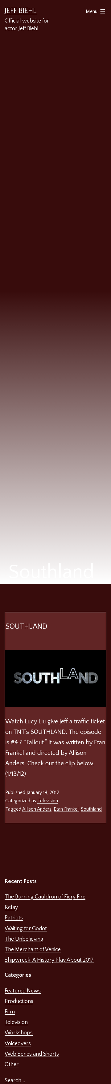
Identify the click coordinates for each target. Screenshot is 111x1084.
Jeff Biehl (21, 11)
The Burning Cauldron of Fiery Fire (45, 897)
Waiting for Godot (26, 929)
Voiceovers (18, 1044)
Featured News (23, 991)
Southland (26, 627)
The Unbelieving (24, 939)
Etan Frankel (66, 809)
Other (11, 1065)
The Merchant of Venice (33, 950)
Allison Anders (36, 809)
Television (47, 801)
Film (10, 1012)
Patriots (14, 918)
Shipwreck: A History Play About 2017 (49, 960)
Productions (19, 1001)
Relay (11, 907)
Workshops (19, 1033)
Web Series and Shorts (32, 1054)
